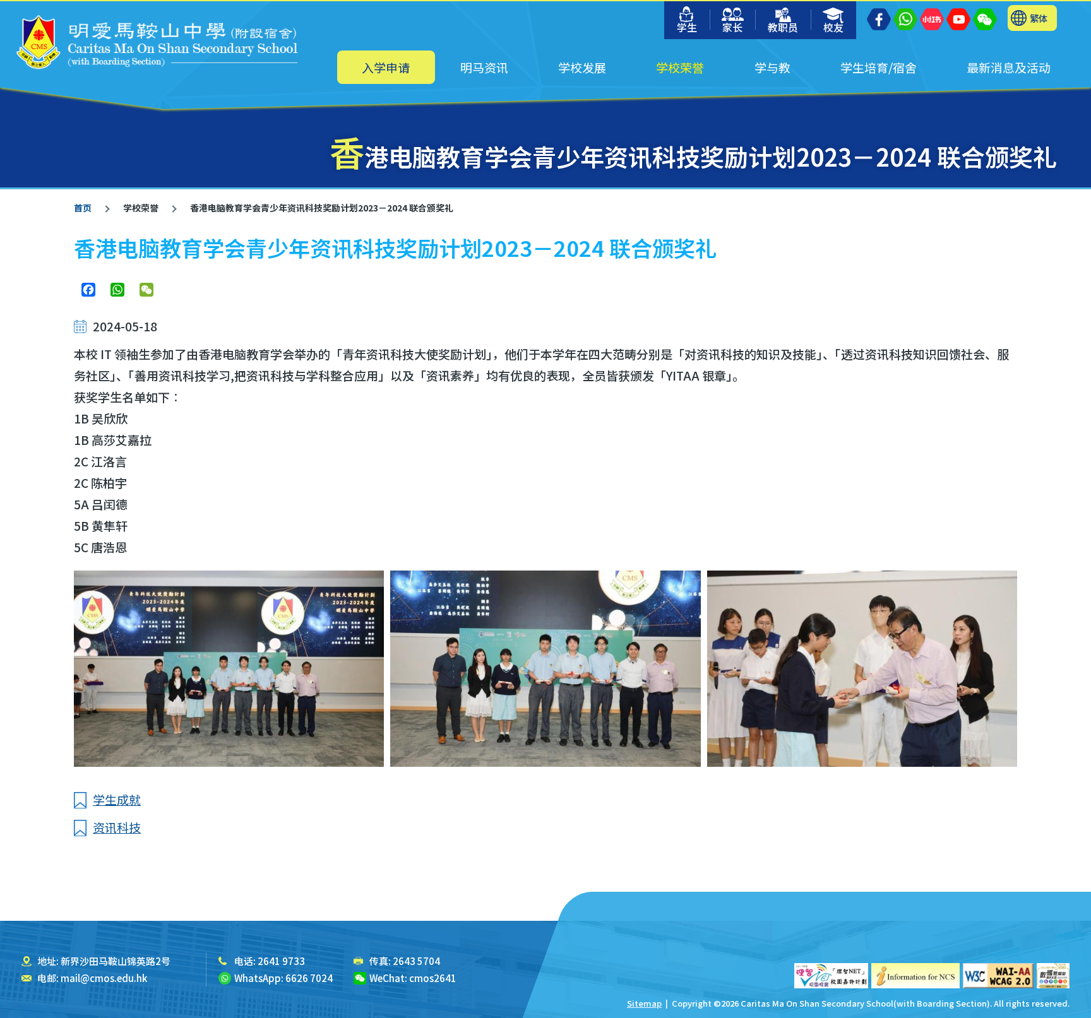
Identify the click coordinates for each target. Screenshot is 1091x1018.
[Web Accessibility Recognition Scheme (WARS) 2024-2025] (1053, 975)
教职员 (783, 27)
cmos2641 (432, 978)
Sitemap (644, 1003)
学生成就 (117, 799)
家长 (732, 27)
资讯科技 (117, 827)
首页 (83, 207)
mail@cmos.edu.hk (104, 978)
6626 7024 (309, 978)
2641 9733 (281, 961)
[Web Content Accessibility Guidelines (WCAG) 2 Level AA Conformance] (998, 975)
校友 (833, 27)
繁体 (1038, 18)
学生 (687, 27)
